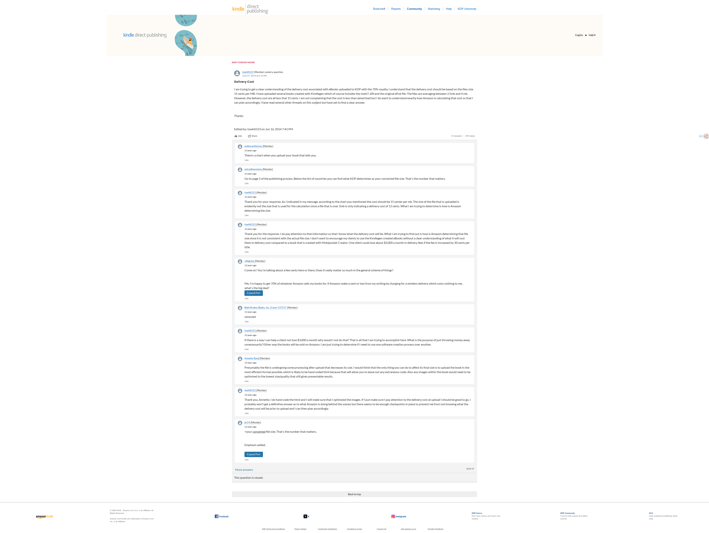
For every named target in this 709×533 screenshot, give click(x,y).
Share (254, 135)
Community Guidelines (327, 529)
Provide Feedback (435, 529)
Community (414, 8)
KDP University (467, 8)
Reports (396, 8)
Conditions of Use (354, 529)
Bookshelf (379, 8)
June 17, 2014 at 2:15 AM (254, 75)
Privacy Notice (300, 529)
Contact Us (381, 529)
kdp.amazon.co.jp (408, 529)
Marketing (434, 8)
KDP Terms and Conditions (273, 529)
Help (449, 8)
